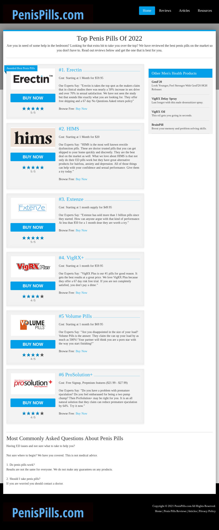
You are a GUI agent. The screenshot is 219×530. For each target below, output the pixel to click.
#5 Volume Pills (75, 316)
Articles (184, 10)
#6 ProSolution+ (76, 374)
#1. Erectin (70, 70)
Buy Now (33, 98)
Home (147, 10)
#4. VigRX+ (71, 257)
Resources (205, 10)
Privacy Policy (207, 511)
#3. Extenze (71, 199)
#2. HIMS (69, 128)
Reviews (165, 10)
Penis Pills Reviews (175, 511)
